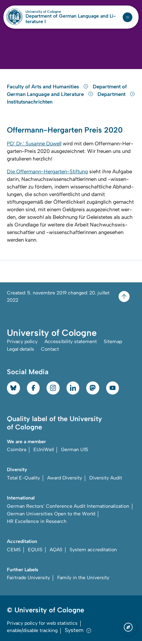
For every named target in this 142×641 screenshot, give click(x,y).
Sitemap (113, 341)
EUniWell (43, 450)
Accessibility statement (70, 341)
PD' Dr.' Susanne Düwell (34, 143)
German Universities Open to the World (51, 514)
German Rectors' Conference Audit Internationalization (68, 506)
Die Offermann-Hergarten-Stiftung (47, 171)
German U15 (74, 450)
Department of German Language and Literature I (71, 19)
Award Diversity (64, 478)
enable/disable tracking (32, 630)
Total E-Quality (23, 478)
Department (112, 94)
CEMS (14, 550)
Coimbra (16, 450)
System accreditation (93, 550)
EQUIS (35, 550)
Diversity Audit (105, 478)
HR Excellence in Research (37, 521)
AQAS (56, 550)
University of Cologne (58, 11)
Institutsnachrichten (29, 102)
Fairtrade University (28, 578)
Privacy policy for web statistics (42, 623)
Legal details (20, 349)
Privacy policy (22, 341)
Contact (50, 349)
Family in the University (83, 578)
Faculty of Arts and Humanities (43, 87)
